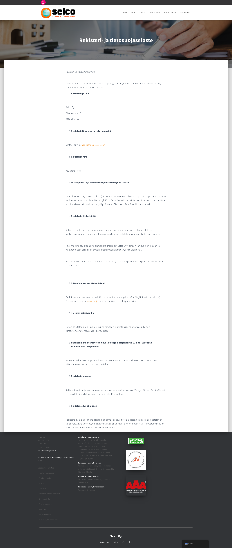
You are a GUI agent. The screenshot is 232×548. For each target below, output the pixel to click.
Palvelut (142, 13)
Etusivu (124, 13)
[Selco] (57, 13)
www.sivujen (93, 301)
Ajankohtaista (170, 13)
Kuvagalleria (155, 13)
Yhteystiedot (185, 13)
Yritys (133, 13)
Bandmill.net (128, 542)
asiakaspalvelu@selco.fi (93, 144)
